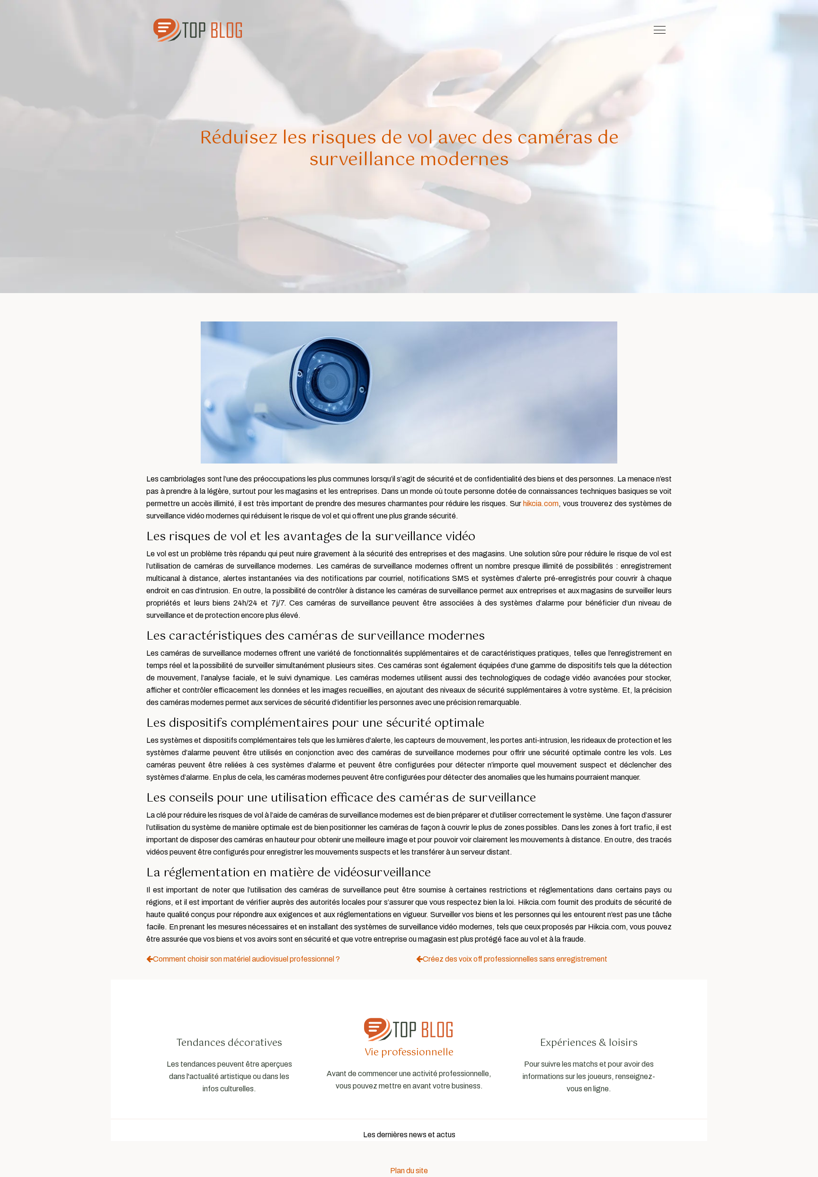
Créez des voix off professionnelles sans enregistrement (515, 959)
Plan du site (409, 1171)
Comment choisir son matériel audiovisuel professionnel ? (246, 959)
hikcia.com (541, 503)
